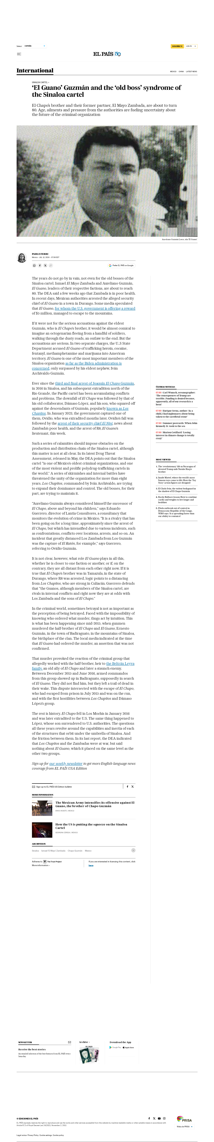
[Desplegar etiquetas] (133, 850)
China (181, 72)
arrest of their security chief (85, 423)
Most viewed (163, 459)
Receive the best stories (32, 1050)
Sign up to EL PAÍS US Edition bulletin (54, 786)
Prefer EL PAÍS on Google (123, 265)
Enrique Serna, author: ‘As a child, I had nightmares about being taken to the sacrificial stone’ (175, 413)
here (91, 865)
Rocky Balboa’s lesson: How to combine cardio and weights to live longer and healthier (177, 500)
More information (40, 865)
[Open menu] (19, 54)
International (35, 71)
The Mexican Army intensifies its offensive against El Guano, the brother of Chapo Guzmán (94, 804)
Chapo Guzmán (75, 850)
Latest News (191, 72)
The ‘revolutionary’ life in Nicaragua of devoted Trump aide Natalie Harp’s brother (177, 469)
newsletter (25, 1042)
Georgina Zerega (62, 833)
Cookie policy (58, 1135)
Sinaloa (35, 850)
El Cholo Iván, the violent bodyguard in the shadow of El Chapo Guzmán (177, 489)
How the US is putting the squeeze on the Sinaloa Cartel (91, 826)
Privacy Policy (33, 1135)
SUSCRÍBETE (177, 46)
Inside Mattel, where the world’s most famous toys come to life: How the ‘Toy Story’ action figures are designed (177, 480)
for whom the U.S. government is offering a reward (95, 308)
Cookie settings (45, 1135)
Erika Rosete (61, 811)
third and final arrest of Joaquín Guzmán (94, 383)
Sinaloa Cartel (40, 82)
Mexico (173, 72)
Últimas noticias (165, 387)
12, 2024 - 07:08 (49, 257)
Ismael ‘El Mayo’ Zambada (53, 850)
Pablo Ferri (40, 254)
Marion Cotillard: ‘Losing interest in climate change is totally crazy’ (175, 435)
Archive (83, 1042)
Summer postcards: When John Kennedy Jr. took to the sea (176, 425)
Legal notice (22, 1135)
